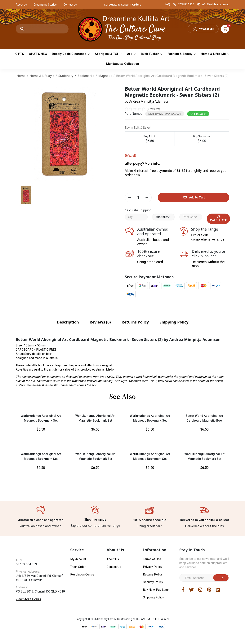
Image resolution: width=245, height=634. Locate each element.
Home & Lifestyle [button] (213, 54)
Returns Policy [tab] (135, 322)
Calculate (218, 220)
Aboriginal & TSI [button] (107, 54)
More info (151, 163)
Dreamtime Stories (45, 4)
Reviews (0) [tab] (100, 322)
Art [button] (129, 54)
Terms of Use (152, 559)
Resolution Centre (82, 574)
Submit (221, 577)
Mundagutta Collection (122, 64)
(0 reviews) (153, 109)
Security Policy (153, 582)
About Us (21, 4)
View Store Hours (28, 599)
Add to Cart (197, 197)
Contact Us (70, 4)
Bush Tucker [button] (150, 54)
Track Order (78, 567)
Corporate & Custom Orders (122, 4)
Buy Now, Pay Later (156, 590)
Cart (225, 29)
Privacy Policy (152, 567)
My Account (206, 28)
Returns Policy (153, 574)
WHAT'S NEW (38, 54)
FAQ (167, 4)
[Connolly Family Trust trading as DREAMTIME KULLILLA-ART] (122, 28)
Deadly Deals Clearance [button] (69, 54)
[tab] (67, 322)
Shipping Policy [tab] (173, 322)
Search (22, 29)
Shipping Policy (153, 597)
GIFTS (19, 54)
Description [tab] (68, 322)
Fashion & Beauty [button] (179, 54)
